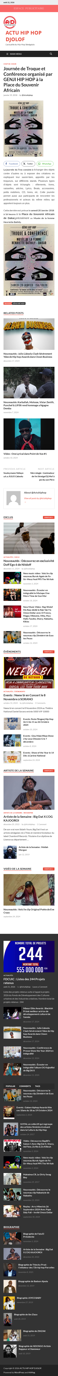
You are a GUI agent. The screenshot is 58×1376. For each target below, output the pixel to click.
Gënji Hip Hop (19, 303)
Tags (37, 1086)
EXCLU (16, 557)
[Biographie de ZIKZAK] (12, 1331)
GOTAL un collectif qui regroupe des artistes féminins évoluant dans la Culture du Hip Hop (36, 1127)
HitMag (31, 1372)
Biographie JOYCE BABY (29, 1297)
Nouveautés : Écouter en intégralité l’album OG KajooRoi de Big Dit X (38, 1067)
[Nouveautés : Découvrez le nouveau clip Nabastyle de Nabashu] (12, 1190)
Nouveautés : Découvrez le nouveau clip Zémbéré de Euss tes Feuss (38, 635)
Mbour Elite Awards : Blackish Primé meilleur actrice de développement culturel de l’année (38, 1012)
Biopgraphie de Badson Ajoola (33, 1281)
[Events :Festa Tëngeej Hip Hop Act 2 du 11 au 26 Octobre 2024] (12, 719)
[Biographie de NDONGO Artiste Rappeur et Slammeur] (10, 1346)
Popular (10, 1086)
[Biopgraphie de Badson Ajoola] (10, 1281)
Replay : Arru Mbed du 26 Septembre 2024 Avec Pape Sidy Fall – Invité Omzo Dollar (38, 1209)
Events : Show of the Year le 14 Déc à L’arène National (38, 754)
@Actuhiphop (27, 95)
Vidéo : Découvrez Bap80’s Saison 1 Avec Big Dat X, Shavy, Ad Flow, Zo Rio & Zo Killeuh (38, 1143)
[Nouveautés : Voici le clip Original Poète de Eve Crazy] (29, 889)
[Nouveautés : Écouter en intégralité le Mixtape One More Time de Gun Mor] (12, 590)
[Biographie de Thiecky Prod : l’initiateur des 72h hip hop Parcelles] (10, 1265)
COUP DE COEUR (10, 64)
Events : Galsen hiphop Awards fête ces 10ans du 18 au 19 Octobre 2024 (34, 1109)
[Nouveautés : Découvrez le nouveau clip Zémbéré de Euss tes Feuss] (12, 632)
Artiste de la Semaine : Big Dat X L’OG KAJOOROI (38, 1251)
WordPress (19, 1372)
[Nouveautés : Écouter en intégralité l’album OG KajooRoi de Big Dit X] (12, 1064)
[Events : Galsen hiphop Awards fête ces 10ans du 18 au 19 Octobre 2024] (9, 1107)
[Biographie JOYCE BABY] (9, 1298)
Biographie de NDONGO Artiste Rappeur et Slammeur (35, 1347)
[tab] (10, 1086)
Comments (25, 1086)
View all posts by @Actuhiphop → (38, 500)
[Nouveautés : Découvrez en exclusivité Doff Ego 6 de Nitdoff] (29, 524)
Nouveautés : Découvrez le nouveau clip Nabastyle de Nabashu (36, 1192)
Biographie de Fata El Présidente (33, 1235)
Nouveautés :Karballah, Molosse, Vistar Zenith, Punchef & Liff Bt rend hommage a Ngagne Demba (29, 405)
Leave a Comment (40, 987)
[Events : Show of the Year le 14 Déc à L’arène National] (12, 753)
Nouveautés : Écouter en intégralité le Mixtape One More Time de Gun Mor (36, 593)
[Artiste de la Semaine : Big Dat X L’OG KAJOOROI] (29, 793)
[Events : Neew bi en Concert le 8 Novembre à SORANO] (29, 673)
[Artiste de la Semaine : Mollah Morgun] (10, 847)
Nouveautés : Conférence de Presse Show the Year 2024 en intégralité (38, 1050)
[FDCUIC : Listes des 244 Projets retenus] (29, 942)
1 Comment (41, 824)
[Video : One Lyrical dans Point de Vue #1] (29, 435)
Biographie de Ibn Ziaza (25, 1314)
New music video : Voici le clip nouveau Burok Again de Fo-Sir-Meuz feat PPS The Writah (38, 576)
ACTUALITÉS (8, 557)
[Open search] (51, 54)
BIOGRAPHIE (28, 813)
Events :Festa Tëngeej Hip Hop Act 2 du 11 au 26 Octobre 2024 (38, 722)
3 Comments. (40, 703)
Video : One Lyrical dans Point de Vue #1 (25, 453)
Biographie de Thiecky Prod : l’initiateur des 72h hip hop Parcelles (36, 1266)
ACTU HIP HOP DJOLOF (24, 36)
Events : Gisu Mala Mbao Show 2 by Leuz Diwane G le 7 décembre (38, 738)
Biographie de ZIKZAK (34, 1331)
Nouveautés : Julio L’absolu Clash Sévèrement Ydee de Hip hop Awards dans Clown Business (28, 355)
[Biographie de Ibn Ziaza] (8, 1314)
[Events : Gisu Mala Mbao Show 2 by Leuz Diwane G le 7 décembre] (12, 736)
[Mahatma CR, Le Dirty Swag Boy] (12, 1174)
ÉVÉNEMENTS (19, 691)
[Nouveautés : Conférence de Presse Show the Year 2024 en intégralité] (12, 1048)
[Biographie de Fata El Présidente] (12, 1234)
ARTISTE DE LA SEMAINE (13, 813)
